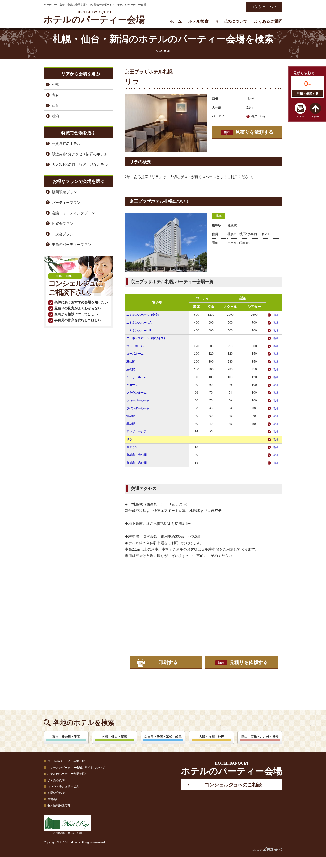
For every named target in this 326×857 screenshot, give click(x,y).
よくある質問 (56, 780)
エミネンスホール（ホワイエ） (146, 338)
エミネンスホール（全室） (143, 314)
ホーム (176, 21)
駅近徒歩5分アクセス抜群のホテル (79, 154)
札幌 (219, 216)
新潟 (55, 116)
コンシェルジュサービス (63, 786)
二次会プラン (62, 234)
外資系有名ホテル (66, 144)
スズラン (132, 447)
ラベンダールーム (137, 408)
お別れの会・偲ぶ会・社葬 (67, 833)
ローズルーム (135, 353)
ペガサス (132, 385)
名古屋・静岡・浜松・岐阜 (163, 736)
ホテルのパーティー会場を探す (67, 773)
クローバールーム (137, 400)
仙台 (55, 105)
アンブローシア (136, 431)
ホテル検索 (198, 21)
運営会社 (53, 799)
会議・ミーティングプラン (73, 213)
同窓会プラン (62, 223)
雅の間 (130, 361)
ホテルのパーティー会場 (94, 17)
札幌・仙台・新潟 (114, 736)
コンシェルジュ (264, 7)
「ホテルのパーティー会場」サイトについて (76, 767)
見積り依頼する (308, 93)
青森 (55, 95)
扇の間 (130, 369)
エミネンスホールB (139, 330)
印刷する (168, 662)
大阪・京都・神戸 (211, 736)
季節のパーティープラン (71, 244)
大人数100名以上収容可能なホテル (80, 165)
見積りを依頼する (248, 132)
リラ (129, 439)
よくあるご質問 (268, 21)
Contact (300, 117)
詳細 (275, 314)
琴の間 (130, 424)
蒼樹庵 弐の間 (136, 462)
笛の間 (130, 416)
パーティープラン (66, 202)
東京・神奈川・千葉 (66, 736)
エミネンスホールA (139, 322)
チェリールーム (136, 377)
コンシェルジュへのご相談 (233, 784)
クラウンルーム (136, 392)
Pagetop (315, 117)
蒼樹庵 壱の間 (136, 455)
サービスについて (231, 21)
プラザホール (135, 346)
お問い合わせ (56, 792)
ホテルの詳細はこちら (242, 243)
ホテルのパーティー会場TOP (66, 761)
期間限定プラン (64, 192)
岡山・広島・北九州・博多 (260, 736)
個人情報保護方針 (58, 805)
